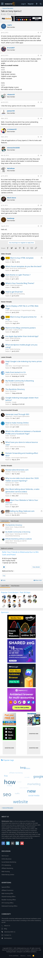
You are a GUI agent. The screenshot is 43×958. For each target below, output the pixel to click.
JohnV (7, 504)
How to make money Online (17, 423)
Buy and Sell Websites (20, 513)
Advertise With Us (9, 932)
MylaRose (11, 168)
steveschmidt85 (13, 148)
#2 (41, 55)
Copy (4, 575)
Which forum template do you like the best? (23, 266)
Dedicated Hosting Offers (9, 906)
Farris (7, 383)
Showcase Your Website (18, 472)
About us (22, 956)
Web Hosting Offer (7, 893)
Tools (3, 580)
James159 (11, 111)
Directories (13, 391)
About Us (7, 925)
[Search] (41, 4)
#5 (41, 137)
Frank (7, 260)
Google (14, 402)
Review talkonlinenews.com (16, 470)
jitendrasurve (9, 513)
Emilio (7, 447)
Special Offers (14, 504)
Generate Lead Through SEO (17, 414)
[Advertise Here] (33, 733)
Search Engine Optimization (21, 366)
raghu (4, 14)
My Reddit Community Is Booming (19, 380)
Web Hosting (6, 871)
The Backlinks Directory (15, 389)
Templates (13, 260)
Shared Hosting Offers (8, 896)
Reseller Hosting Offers (9, 900)
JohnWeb (8, 472)
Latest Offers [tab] (5, 586)
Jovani (7, 338)
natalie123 (8, 494)
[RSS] (33, 956)
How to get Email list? (14, 292)
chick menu (8, 366)
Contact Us (7, 935)
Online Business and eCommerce (19, 425)
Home (29, 956)
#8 (41, 205)
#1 (41, 32)
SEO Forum (5, 856)
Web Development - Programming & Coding (22, 310)
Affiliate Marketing (11, 543)
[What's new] (37, 4)
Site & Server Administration (18, 268)
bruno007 (11, 48)
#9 (41, 226)
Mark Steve (11, 198)
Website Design (14, 277)
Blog (5, 929)
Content (15, 321)
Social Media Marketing (16, 383)
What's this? (38, 580)
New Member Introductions (19, 374)
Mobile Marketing (15, 338)
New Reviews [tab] (15, 586)
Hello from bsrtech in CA (15, 372)
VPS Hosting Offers (7, 903)
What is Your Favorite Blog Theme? (19, 283)
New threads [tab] (15, 521)
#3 (41, 102)
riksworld (11, 94)
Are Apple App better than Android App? (21, 336)
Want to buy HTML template (22, 258)
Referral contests (7, 548)
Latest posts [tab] (5, 521)
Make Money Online (8, 875)
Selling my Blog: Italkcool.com (22, 511)
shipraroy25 (8, 416)
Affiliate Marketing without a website (18, 539)
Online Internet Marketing (17, 294)
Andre (7, 436)
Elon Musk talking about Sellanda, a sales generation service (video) (22, 490)
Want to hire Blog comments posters (20, 328)
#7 (41, 176)
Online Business (6, 859)
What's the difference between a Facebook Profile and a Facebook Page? (23, 432)
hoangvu (7, 458)
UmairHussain (9, 483)
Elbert (7, 425)
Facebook (12, 436)
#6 (41, 155)
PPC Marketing (6, 865)
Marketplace (8, 938)
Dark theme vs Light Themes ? (17, 275)
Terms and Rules (13, 956)
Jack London (8, 321)
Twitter (17, 483)
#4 (41, 118)
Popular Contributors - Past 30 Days (15, 592)
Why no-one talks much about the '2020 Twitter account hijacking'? (22, 479)
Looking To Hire (17, 330)
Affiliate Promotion (7, 890)
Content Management (16, 285)
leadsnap (10, 218)
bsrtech (7, 374)
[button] (2, 3)
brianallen (8, 402)
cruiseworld (11, 129)
